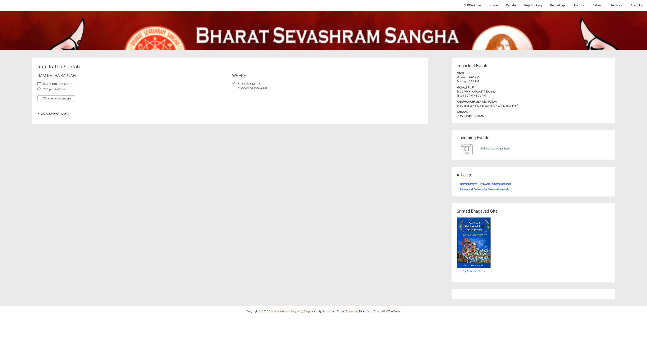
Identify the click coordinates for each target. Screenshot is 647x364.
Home (493, 5)
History (579, 5)
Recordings (558, 5)
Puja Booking (533, 5)
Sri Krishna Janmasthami (495, 148)
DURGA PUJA (472, 5)
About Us (637, 5)
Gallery (597, 5)
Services (616, 5)
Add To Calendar (58, 99)
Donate (511, 5)
